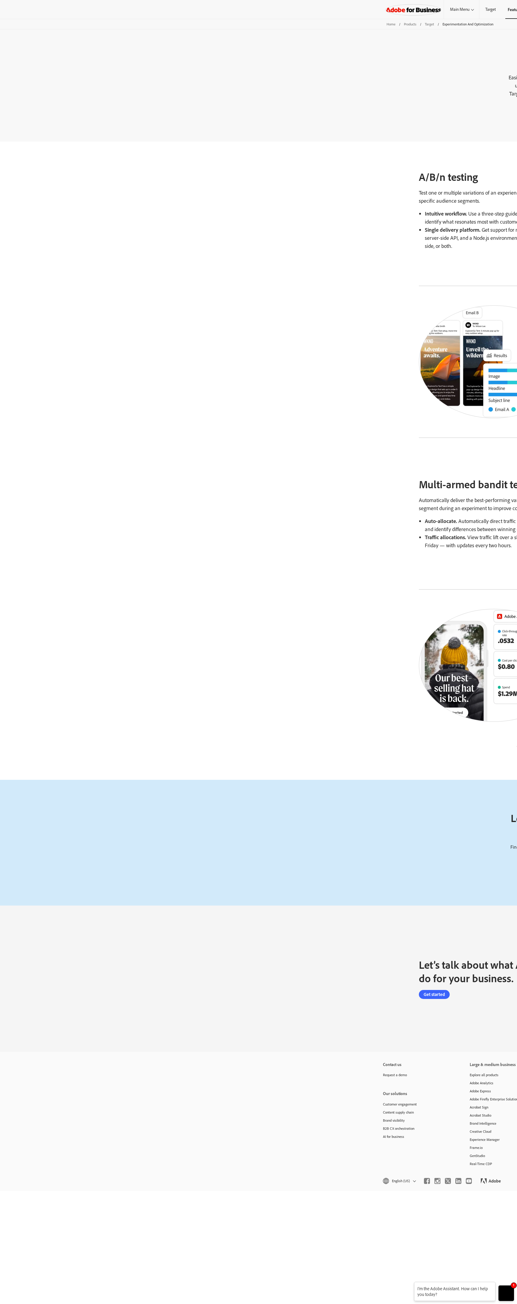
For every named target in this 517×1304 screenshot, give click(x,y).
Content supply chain (398, 1112)
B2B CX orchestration (398, 1128)
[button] (399, 1181)
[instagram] (437, 1181)
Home (391, 24)
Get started (434, 994)
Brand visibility (394, 1120)
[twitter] (448, 1181)
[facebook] (427, 1181)
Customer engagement (400, 1104)
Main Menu (459, 9)
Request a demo (395, 1075)
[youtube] (469, 1181)
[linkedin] (458, 1181)
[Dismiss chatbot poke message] (410, 1285)
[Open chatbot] (506, 1293)
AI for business (393, 1136)
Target (490, 9)
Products (410, 24)
